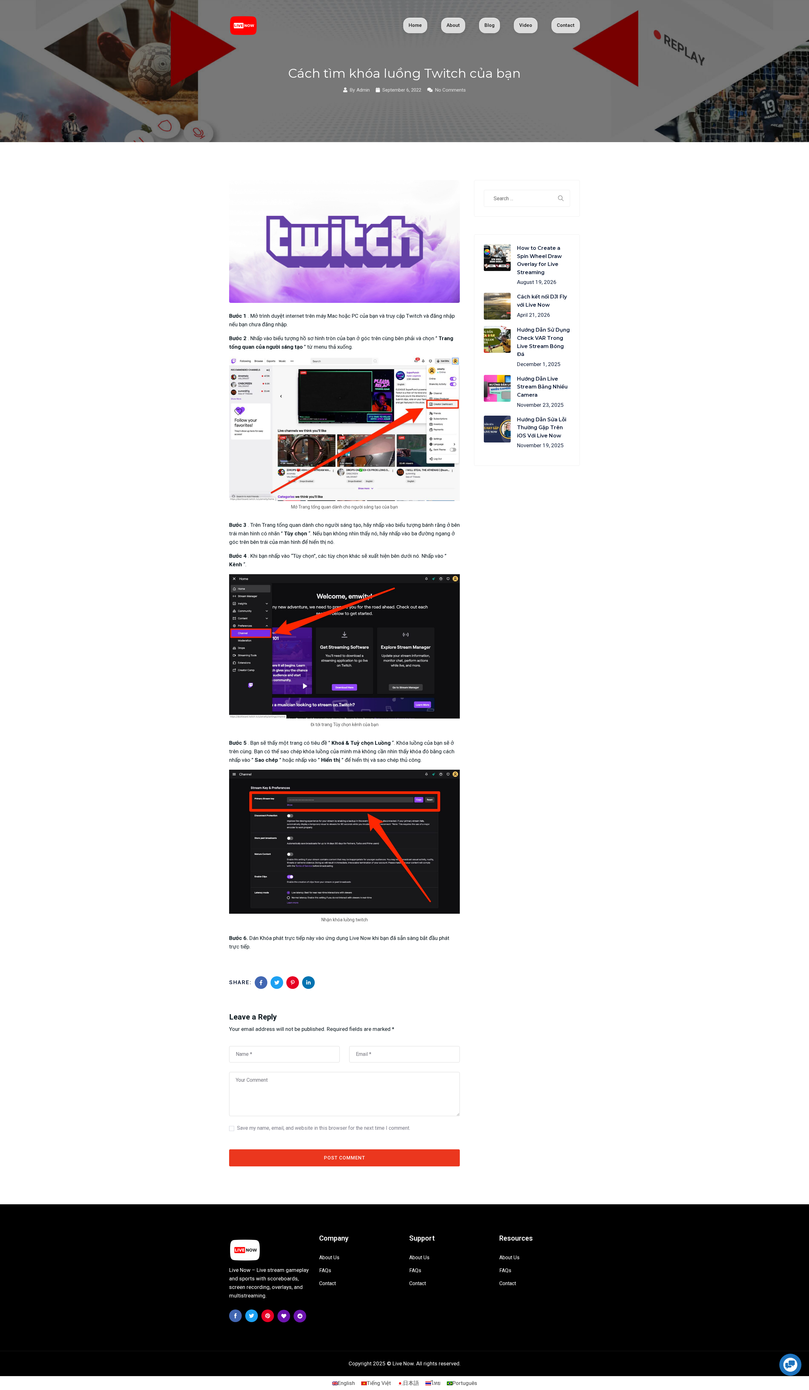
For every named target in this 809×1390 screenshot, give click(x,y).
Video (525, 25)
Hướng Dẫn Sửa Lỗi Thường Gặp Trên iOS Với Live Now (541, 428)
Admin (363, 90)
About (453, 25)
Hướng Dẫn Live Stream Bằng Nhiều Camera (542, 387)
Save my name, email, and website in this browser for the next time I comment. (323, 1128)
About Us (329, 1258)
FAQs (325, 1270)
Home (415, 25)
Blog (489, 25)
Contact (566, 25)
